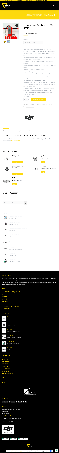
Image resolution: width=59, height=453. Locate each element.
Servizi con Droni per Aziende (8, 293)
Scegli (43, 162)
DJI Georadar (27, 39)
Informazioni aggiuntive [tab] (18, 130)
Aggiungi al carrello (38, 99)
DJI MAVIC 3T (44, 166)
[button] (16, 25)
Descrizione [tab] (6, 130)
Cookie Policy (14, 438)
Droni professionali (6, 308)
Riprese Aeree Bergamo (7, 373)
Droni (3, 310)
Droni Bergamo (5, 366)
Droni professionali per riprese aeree (10, 306)
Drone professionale (6, 303)
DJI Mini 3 (43, 156)
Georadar (39, 104)
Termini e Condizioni (23, 438)
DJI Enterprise (5, 296)
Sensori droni (5, 365)
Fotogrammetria (5, 370)
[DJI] (29, 118)
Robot (3, 377)
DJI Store (3, 358)
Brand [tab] (28, 130)
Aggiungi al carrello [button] (17, 162)
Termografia (4, 375)
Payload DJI (44, 104)
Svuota (41, 39)
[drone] (53, 6)
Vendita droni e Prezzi (7, 361)
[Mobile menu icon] (56, 6)
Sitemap (3, 382)
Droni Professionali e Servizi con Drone (11, 291)
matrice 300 (31, 106)
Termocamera (5, 301)
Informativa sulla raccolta (14, 451)
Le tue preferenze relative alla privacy (36, 451)
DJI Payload (4, 299)
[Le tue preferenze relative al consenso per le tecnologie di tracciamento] (56, 450)
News (3, 380)
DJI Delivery (4, 298)
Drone (3, 304)
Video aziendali (5, 363)
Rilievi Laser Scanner (6, 359)
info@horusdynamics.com (10, 416)
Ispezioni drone (5, 371)
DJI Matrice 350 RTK (16, 140)
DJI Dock (14, 178)
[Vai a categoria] (25, 203)
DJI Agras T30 (16, 156)
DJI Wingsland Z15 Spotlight (17, 167)
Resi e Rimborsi (5, 385)
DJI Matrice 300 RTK (32, 104)
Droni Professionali (6, 368)
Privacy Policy (6, 438)
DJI (26, 106)
